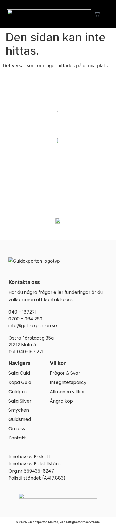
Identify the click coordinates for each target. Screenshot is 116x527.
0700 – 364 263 (25, 319)
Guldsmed (19, 419)
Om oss (16, 429)
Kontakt (17, 438)
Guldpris (17, 392)
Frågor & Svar (65, 373)
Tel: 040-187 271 (25, 351)
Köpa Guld (19, 382)
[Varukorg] (97, 14)
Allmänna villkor (67, 392)
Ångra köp (61, 401)
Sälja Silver (20, 401)
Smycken (18, 410)
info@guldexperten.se (32, 325)
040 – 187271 (22, 312)
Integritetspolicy (68, 382)
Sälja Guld (19, 373)
